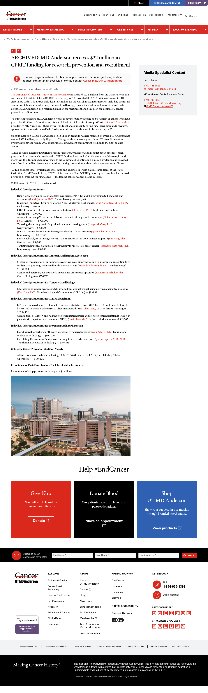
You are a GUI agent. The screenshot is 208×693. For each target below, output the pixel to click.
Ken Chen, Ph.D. (27, 292)
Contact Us (139, 14)
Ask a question (171, 594)
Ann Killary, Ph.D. (102, 332)
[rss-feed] (183, 626)
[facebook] (154, 613)
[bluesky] (183, 613)
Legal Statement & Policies (56, 646)
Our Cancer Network (158, 646)
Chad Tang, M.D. (92, 308)
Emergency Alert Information (109, 646)
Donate (39, 520)
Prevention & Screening (50, 29)
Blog (82, 595)
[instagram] (171, 613)
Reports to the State (82, 646)
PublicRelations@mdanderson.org (163, 103)
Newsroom (86, 601)
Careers (122, 14)
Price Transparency (90, 633)
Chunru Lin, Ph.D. (82, 210)
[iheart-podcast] (177, 626)
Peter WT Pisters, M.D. (117, 122)
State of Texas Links (136, 646)
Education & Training (185, 29)
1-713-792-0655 (152, 100)
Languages (173, 14)
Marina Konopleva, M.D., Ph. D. (110, 203)
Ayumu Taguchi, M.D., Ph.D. (110, 339)
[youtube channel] (166, 613)
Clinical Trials (91, 14)
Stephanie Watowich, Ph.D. (115, 246)
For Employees (88, 612)
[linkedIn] (177, 613)
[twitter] (160, 613)
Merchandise (87, 618)
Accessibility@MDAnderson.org (103, 80)
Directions (117, 592)
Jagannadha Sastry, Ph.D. (104, 231)
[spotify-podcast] (160, 626)
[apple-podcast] (154, 626)
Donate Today (194, 3)
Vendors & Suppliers (180, 646)
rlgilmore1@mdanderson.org (160, 88)
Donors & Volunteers (90, 29)
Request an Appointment (167, 3)
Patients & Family (12, 29)
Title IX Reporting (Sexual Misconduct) (91, 626)
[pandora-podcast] (171, 626)
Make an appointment (104, 521)
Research (153, 29)
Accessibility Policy (122, 613)
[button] (13, 50)
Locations (117, 586)
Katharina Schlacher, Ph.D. (110, 272)
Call (174, 584)
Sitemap (116, 597)
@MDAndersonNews (159, 106)
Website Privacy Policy (29, 646)
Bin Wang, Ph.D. (118, 238)
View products (165, 528)
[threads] (189, 613)
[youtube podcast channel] (166, 626)
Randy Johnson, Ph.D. (42, 199)
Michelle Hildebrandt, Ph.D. (94, 265)
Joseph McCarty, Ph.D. (101, 224)
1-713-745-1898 (152, 85)
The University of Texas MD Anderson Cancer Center (40, 94)
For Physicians (125, 29)
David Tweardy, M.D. (80, 319)
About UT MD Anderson (89, 582)
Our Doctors (156, 14)
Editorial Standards (90, 606)
